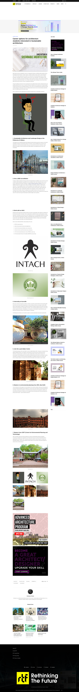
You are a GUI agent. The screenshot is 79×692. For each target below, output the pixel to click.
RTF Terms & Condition (16, 658)
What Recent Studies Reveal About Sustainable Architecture (18, 618)
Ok (61, 690)
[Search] (66, 4)
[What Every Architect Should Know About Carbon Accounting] (30, 628)
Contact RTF (15, 650)
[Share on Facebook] (42, 581)
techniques (22, 583)
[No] (77, 690)
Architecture (21, 581)
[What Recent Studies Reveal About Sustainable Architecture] (18, 611)
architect (15, 581)
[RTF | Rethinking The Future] (17, 4)
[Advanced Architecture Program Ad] (30, 545)
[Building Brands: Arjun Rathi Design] (42, 628)
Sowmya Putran (30, 596)
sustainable (16, 583)
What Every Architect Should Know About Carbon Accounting (30, 634)
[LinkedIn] (45, 581)
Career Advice (15, 36)
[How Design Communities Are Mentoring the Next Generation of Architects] (30, 611)
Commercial (34, 581)
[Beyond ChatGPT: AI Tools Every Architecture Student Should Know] (42, 611)
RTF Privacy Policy (16, 655)
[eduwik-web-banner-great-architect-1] (30, 575)
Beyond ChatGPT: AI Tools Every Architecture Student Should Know (42, 618)
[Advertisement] (39, 12)
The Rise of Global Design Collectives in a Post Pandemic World (18, 634)
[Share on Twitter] (44, 581)
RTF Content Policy (16, 653)
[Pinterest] (47, 581)
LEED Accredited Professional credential (35, 183)
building (28, 581)
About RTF (14, 648)
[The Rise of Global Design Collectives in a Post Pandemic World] (18, 628)
